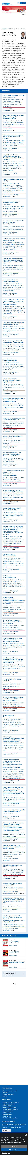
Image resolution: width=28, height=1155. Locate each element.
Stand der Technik (15, 893)
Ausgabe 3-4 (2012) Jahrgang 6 (11, 631)
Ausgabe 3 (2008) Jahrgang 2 (10, 909)
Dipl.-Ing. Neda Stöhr (15, 481)
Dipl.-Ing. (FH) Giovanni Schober (16, 368)
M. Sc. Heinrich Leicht (8, 306)
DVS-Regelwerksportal (8, 1094)
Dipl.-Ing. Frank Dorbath (16, 609)
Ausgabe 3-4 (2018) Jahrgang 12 (11, 392)
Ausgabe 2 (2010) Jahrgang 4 (10, 839)
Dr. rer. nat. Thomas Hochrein (15, 144)
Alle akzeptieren (14, 1150)
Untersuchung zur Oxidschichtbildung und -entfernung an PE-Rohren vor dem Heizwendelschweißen (13, 698)
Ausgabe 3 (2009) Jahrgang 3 (10, 876)
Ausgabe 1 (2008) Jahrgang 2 (10, 928)
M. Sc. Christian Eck (8, 140)
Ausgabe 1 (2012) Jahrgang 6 (10, 672)
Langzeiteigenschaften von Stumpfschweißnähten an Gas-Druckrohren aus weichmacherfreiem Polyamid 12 (13, 157)
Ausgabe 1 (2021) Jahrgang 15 (10, 316)
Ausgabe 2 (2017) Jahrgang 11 (10, 446)
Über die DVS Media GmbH (10, 1091)
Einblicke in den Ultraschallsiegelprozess (9, 576)
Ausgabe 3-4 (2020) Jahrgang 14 (11, 334)
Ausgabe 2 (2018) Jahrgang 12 (10, 411)
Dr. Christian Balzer (8, 183)
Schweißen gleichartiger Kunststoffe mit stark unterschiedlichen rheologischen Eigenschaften (13, 639)
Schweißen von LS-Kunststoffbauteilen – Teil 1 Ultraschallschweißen (14, 418)
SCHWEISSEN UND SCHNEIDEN (11, 1102)
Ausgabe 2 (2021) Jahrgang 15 (10, 293)
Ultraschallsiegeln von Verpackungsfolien (9, 716)
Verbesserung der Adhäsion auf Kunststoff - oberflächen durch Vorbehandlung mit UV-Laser (12, 454)
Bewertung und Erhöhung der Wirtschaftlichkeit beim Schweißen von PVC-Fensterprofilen (14, 847)
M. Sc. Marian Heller (19, 206)
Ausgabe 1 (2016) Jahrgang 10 (10, 483)
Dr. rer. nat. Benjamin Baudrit (14, 285)
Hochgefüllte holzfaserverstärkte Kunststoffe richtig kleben (12, 509)
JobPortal (5, 1096)
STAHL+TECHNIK (7, 1116)
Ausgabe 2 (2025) (7, 108)
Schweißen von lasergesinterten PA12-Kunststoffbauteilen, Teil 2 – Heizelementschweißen (14, 400)
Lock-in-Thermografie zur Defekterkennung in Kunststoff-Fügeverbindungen (12, 380)
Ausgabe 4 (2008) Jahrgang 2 (10, 891)
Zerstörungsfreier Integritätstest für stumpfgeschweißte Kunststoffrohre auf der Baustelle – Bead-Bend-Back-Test (13, 261)
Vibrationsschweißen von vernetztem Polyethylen (13, 180)
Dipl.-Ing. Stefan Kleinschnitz (10, 854)
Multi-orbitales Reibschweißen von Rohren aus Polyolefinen (12, 865)
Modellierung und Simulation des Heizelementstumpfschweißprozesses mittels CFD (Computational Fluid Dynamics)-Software (13, 660)
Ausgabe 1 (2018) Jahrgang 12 (10, 429)
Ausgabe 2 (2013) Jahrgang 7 (10, 613)
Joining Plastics (5, 28)
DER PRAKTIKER (7, 1106)
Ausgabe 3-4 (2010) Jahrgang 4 (11, 780)
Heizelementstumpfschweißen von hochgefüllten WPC (12, 884)
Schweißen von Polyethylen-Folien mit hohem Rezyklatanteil (13, 96)
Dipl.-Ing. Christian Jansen (14, 775)
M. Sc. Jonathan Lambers (9, 121)
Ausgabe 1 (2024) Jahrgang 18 (10, 148)
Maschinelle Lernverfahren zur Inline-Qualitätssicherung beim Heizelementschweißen (13, 117)
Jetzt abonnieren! (6, 1130)
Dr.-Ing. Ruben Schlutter (9, 161)
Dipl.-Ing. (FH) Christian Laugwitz (11, 99)
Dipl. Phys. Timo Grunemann (14, 122)
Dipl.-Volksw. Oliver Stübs (14, 563)
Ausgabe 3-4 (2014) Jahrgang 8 (11, 547)
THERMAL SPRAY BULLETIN (9, 1107)
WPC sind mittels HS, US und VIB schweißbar (12, 679)
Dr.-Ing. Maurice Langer (13, 312)
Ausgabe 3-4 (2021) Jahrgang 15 (11, 273)
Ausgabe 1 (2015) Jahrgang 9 (10, 501)
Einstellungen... (6, 1153)
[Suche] (18, 3)
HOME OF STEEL (7, 1112)
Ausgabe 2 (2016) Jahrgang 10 (10, 464)
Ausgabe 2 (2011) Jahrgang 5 (10, 708)
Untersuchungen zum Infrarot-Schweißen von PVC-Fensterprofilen (13, 490)
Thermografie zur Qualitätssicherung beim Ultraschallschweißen (13, 323)
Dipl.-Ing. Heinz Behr (18, 926)
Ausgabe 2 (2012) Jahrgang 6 (10, 651)
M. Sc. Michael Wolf (13, 187)
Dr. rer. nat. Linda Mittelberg (16, 244)
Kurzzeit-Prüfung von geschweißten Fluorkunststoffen (13, 436)
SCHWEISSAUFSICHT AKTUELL (10, 1109)
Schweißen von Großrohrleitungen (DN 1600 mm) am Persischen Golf (14, 810)
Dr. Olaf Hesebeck (16, 289)
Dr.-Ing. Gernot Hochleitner (15, 165)
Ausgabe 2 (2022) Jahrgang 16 (10, 232)
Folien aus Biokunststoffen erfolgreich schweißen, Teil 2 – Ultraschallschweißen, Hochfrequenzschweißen (13, 473)
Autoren (11, 28)
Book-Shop (5, 1092)
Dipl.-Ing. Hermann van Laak (14, 168)
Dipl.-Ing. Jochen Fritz (8, 170)
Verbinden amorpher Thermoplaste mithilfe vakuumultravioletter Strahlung (13, 136)
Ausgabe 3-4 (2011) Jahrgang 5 (11, 690)
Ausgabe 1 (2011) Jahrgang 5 (10, 753)
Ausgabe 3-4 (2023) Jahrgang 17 (11, 194)
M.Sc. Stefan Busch (11, 543)
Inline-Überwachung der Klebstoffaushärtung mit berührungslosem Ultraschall (11, 360)
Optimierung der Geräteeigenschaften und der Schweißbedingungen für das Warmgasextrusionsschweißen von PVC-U (13, 900)
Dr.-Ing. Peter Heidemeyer (9, 647)
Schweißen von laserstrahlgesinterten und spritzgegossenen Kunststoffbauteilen (13, 222)
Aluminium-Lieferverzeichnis (10, 1118)
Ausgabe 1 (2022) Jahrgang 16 (10, 252)
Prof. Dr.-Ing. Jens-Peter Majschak (11, 724)
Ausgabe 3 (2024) (7, 128)
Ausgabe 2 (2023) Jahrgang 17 (10, 214)
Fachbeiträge (6, 110)
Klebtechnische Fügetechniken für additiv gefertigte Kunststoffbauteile (13, 341)
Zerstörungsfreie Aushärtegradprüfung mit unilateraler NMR (14, 239)
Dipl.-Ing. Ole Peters (19, 778)
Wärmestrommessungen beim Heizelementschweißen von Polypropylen (11, 202)
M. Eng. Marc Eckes (8, 265)
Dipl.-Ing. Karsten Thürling (15, 585)
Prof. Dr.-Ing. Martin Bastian (10, 145)
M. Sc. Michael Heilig (19, 140)
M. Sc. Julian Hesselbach (9, 283)
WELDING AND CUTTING (9, 1104)
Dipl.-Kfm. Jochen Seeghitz (14, 874)
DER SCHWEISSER (7, 1114)
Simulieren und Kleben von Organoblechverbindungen (10, 280)
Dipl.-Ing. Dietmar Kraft (19, 645)
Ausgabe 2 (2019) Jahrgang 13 (10, 372)
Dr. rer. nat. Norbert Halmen (10, 242)
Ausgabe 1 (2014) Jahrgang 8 (10, 591)
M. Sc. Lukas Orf (7, 369)
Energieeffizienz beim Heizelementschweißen (9, 555)
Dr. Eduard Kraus (14, 103)
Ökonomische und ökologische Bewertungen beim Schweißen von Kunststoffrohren (13, 621)
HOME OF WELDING (8, 1111)
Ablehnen (14, 1146)
